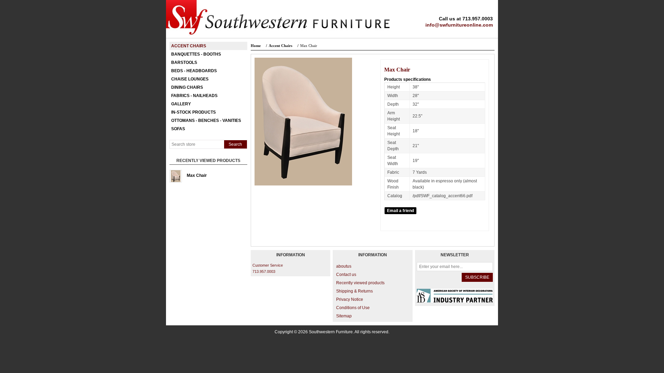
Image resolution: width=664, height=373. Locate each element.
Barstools (184, 62)
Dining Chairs (187, 87)
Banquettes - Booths (196, 54)
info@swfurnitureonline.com (459, 25)
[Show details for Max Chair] (175, 176)
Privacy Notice (349, 299)
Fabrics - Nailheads (194, 95)
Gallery (181, 104)
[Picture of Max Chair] (303, 184)
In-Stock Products (193, 112)
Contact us (346, 274)
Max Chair (197, 175)
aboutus (343, 266)
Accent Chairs (188, 46)
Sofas (178, 128)
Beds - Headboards (194, 70)
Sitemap (344, 316)
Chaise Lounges (190, 79)
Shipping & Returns (354, 291)
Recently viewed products (360, 282)
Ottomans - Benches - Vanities (206, 120)
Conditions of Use (353, 307)
